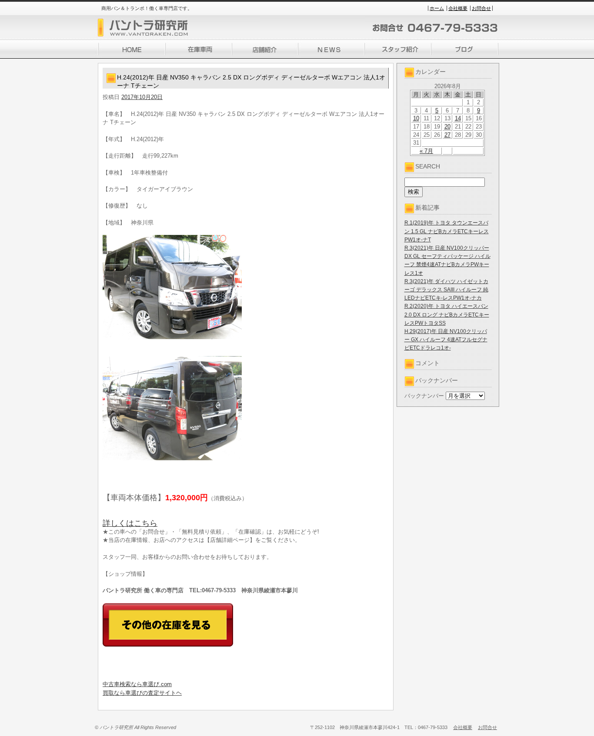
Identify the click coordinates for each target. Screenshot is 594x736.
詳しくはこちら (130, 523)
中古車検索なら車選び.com (137, 684)
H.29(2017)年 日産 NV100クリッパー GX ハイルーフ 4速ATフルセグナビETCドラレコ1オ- (445, 339)
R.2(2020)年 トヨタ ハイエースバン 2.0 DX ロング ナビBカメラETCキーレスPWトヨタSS (446, 314)
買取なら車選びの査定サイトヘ (142, 693)
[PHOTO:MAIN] (246, 287)
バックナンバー (424, 396)
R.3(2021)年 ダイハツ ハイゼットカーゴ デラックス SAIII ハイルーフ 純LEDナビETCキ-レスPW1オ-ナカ (446, 289)
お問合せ (481, 8)
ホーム (437, 8)
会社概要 (457, 8)
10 (416, 118)
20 (447, 126)
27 (447, 135)
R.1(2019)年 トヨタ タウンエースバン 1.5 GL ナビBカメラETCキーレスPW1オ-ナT (446, 231)
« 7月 (426, 151)
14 (458, 118)
